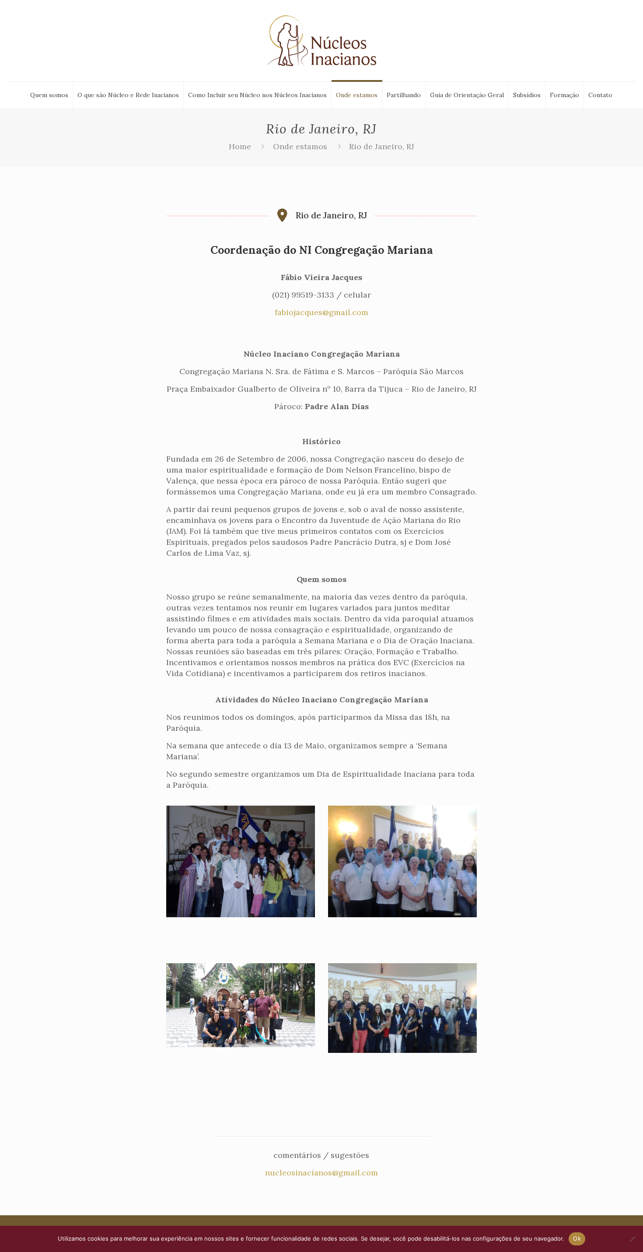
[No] (632, 1238)
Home (240, 146)
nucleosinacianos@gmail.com (321, 1173)
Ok (577, 1238)
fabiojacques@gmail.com (321, 312)
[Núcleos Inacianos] (321, 40)
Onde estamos (300, 146)
